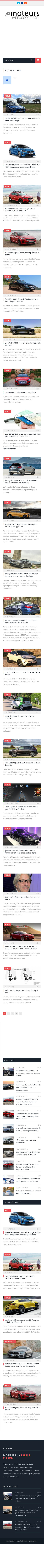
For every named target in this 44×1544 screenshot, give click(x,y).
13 (40, 1111)
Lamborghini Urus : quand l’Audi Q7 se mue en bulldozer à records (22, 1321)
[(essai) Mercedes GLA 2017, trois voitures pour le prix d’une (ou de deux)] (22, 467)
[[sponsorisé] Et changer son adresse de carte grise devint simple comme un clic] (22, 420)
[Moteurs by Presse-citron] (22, 15)
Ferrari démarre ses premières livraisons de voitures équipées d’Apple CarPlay (27, 1116)
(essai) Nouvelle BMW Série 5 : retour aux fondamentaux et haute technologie (21, 574)
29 (40, 1067)
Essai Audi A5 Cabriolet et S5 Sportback (20, 392)
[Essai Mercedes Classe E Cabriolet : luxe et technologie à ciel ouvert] (22, 285)
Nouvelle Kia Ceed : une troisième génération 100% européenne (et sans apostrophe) (22, 166)
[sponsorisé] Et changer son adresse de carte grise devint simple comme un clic (23, 435)
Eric (14, 77)
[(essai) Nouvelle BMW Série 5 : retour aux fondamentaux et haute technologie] (22, 560)
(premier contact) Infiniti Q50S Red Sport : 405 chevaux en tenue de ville (21, 621)
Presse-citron (33, 1541)
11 (40, 1137)
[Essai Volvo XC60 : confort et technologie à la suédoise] (22, 329)
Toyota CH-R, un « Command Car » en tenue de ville (22, 673)
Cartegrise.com (9, 448)
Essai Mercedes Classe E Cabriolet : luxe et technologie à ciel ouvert (21, 300)
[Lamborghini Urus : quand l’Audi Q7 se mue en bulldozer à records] (22, 1306)
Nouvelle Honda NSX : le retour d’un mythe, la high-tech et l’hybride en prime (27, 1167)
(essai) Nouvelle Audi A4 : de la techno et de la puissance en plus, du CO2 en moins (27, 1102)
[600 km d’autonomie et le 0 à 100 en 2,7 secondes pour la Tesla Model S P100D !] (22, 933)
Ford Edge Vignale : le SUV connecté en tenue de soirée (23, 764)
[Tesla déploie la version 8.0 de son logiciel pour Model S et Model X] (22, 793)
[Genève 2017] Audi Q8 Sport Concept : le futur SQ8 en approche (21, 525)
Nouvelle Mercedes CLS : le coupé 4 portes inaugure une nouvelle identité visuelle (22, 1365)
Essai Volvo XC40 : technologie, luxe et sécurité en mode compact (20, 209)
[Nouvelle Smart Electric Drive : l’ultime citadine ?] (22, 703)
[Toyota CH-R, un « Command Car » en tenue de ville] (22, 659)
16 (40, 1082)
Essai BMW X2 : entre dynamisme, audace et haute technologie (22, 119)
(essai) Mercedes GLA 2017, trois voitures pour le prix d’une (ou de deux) (21, 481)
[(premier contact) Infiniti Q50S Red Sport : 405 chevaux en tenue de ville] (22, 607)
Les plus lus (9, 1060)
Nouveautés (10, 1342)
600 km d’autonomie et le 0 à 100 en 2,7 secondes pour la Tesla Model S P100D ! (21, 947)
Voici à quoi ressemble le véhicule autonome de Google (28, 1192)
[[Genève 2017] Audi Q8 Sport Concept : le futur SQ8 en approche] (22, 511)
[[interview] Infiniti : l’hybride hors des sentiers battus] (22, 884)
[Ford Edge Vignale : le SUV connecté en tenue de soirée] (22, 749)
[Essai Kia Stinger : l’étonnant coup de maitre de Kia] (22, 239)
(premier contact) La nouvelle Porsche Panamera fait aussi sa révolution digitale (21, 851)
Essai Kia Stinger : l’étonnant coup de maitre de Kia (22, 253)
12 (40, 1125)
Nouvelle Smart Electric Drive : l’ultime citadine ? (20, 717)
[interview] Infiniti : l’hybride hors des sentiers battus (22, 898)
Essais (7, 186)
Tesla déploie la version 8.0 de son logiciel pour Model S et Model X (21, 808)
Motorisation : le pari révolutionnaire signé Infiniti (21, 991)
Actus (7, 96)
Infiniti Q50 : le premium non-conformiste (26, 1141)
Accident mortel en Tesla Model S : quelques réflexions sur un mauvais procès (28, 1087)
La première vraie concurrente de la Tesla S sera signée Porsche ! (28, 1129)
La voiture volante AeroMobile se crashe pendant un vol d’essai (28, 1179)
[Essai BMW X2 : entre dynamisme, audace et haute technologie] (22, 104)
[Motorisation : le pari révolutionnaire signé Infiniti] (22, 977)
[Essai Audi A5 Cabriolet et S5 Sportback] (22, 379)
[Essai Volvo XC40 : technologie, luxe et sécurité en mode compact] (22, 195)
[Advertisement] (22, 38)
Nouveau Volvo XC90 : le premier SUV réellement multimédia (28, 1153)
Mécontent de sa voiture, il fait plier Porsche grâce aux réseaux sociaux (28, 1073)
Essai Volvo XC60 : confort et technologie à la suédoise (23, 344)
